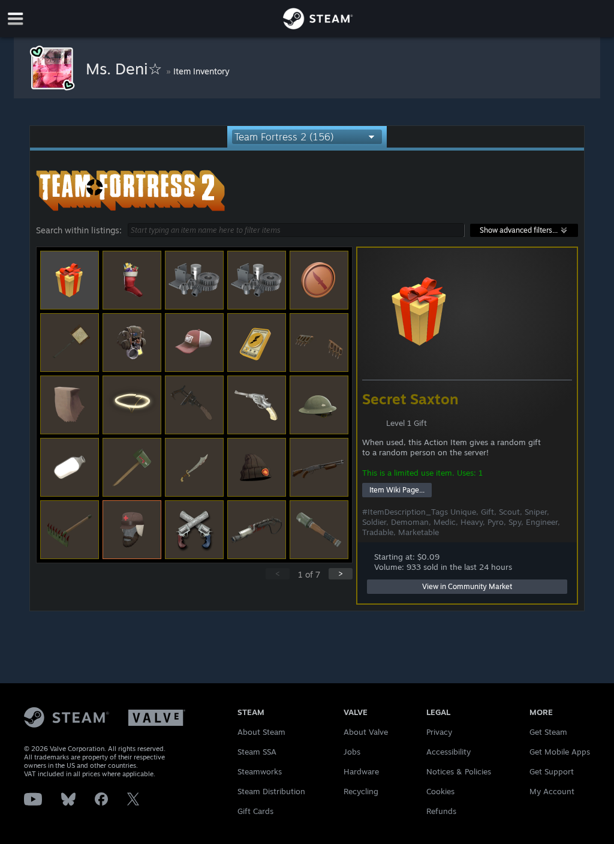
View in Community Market (467, 586)
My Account (551, 791)
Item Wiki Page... (397, 489)
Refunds (441, 811)
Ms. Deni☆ (126, 68)
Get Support (551, 771)
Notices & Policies (458, 771)
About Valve (366, 732)
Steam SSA (256, 751)
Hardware (361, 771)
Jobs (352, 751)
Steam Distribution (271, 791)
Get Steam (548, 732)
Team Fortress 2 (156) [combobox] (284, 137)
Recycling (361, 791)
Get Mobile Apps (559, 751)
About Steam (261, 732)
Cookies (440, 791)
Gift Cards (255, 811)
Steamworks (259, 771)
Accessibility (448, 751)
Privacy (439, 732)
